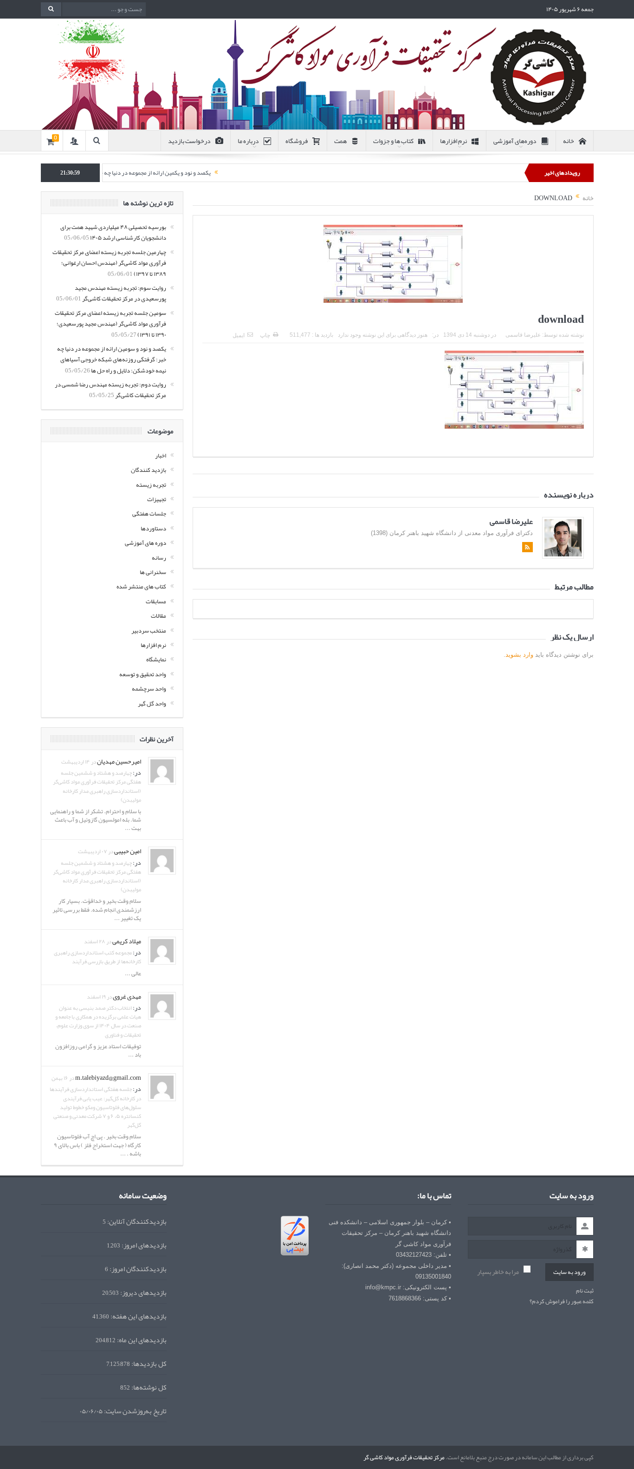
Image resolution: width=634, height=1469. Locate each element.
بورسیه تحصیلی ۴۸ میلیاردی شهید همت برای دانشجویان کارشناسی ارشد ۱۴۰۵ (113, 232)
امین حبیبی (127, 850)
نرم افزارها (453, 140)
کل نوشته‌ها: (148, 1387)
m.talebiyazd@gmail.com (108, 1077)
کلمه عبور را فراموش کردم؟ (562, 1301)
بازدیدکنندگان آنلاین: (136, 1221)
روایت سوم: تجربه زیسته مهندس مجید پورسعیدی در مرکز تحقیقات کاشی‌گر (120, 293)
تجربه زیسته (151, 485)
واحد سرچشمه (149, 689)
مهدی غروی (127, 996)
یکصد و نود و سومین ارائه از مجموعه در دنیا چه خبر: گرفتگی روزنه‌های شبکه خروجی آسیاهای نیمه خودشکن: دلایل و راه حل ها (111, 360)
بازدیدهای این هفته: (138, 1316)
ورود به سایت (569, 1272)
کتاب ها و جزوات (393, 140)
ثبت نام (585, 1291)
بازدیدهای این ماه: (141, 1340)
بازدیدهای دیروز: (143, 1292)
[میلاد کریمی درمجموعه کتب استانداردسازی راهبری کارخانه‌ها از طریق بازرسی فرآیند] (162, 953)
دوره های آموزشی (145, 543)
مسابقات (156, 601)
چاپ (265, 335)
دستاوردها (153, 528)
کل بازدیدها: (148, 1364)
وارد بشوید (519, 654)
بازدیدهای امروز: (143, 1245)
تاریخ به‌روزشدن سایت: (135, 1411)
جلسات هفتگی (149, 514)
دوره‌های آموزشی (515, 140)
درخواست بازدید (189, 140)
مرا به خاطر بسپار (498, 1272)
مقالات (158, 616)
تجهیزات (156, 499)
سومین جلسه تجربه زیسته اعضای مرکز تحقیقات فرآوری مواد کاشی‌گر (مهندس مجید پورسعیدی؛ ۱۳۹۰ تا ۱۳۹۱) (110, 324)
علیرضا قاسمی (523, 335)
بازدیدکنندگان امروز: (137, 1269)
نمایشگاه (156, 659)
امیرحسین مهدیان (119, 761)
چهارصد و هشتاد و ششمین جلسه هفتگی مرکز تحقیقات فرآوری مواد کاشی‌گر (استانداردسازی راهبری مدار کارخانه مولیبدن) (97, 786)
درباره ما (248, 140)
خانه (568, 140)
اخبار (160, 456)
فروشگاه (296, 140)
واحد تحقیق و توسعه (142, 674)
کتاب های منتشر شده (141, 587)
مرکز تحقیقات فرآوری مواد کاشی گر (404, 1457)
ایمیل (239, 335)
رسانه (159, 558)
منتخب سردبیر (148, 631)
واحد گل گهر (152, 704)
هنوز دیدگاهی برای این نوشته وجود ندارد (382, 335)
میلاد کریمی (126, 940)
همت (340, 140)
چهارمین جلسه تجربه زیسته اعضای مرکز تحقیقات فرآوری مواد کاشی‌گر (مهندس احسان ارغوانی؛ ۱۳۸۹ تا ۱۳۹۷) (109, 263)
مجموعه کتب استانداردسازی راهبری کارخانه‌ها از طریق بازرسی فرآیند (97, 957)
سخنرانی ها (153, 572)
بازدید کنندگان (148, 470)
